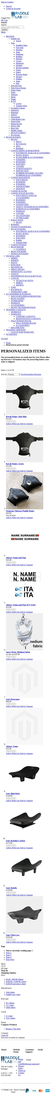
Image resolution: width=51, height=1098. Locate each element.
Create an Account (13, 8)
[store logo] (20, 18)
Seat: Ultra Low (12, 935)
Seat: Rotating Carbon (15, 841)
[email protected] (32, 1064)
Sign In (9, 6)
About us (21, 1071)
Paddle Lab (13, 994)
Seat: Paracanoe (13, 699)
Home (8, 343)
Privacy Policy (21, 1067)
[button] (13, 424)
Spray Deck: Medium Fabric (18, 652)
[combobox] (12, 27)
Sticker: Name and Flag (16, 558)
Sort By (4, 374)
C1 (10, 1005)
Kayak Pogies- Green (15, 464)
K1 (10, 1003)
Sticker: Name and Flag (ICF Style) (21, 605)
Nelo (10, 992)
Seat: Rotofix (11, 888)
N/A (10, 1018)
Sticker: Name (12, 746)
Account (4, 339)
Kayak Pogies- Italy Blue (16, 417)
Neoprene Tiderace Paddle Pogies (20, 511)
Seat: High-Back (13, 793)
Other (10, 1007)
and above (16, 984)
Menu (3, 32)
